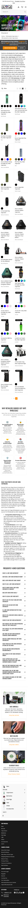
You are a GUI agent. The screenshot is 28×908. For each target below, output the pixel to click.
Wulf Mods (12, 57)
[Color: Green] (22, 306)
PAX (7, 57)
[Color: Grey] (24, 333)
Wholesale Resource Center (8, 882)
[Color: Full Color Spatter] (22, 106)
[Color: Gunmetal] (19, 133)
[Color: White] (10, 306)
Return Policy (4, 859)
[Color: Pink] (24, 306)
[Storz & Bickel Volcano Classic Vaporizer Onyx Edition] (21, 229)
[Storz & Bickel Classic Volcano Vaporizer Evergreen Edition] (7, 276)
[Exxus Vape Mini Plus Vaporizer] (21, 131)
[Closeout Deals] (14, 757)
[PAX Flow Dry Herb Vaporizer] (21, 155)
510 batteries (15, 78)
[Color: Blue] (22, 133)
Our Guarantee (5, 880)
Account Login (5, 871)
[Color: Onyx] (5, 133)
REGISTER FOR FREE (10, 48)
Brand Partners (5, 852)
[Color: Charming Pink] (5, 159)
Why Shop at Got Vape (7, 854)
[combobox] (14, 12)
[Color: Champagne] (24, 159)
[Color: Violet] (8, 306)
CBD (2, 837)
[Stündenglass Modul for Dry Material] (7, 253)
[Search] (25, 12)
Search (3, 876)
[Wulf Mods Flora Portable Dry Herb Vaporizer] (7, 104)
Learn (2, 844)
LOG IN (21, 48)
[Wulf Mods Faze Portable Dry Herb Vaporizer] (21, 277)
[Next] (16, 398)
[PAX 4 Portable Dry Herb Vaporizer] (7, 181)
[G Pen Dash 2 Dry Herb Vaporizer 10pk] (21, 355)
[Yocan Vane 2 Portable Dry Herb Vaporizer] (7, 304)
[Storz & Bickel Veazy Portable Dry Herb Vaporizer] (7, 156)
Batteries (3, 833)
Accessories (4, 841)
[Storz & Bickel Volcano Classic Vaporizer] (21, 253)
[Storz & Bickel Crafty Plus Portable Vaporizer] (7, 380)
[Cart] (22, 7)
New (2, 826)
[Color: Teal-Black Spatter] (24, 106)
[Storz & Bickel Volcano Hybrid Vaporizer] (21, 204)
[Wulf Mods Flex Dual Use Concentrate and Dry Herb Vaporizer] (21, 103)
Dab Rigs (3, 835)
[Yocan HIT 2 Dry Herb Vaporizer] (21, 303)
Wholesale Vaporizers (12, 36)
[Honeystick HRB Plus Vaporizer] (7, 331)
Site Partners (4, 865)
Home (3, 36)
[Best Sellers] (14, 727)
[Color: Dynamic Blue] (8, 159)
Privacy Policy (4, 861)
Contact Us (4, 878)
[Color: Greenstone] (2, 133)
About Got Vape (5, 850)
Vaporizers (4, 831)
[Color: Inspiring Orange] (10, 159)
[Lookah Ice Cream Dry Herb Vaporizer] (21, 331)
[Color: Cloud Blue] (22, 159)
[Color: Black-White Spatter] (10, 106)
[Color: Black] (5, 106)
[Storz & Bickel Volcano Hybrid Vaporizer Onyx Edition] (7, 229)
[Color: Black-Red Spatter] (8, 106)
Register (22, 41)
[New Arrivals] (14, 698)
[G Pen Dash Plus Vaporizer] (7, 205)
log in (8, 43)
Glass (2, 839)
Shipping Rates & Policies (7, 856)
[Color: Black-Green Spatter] (2, 106)
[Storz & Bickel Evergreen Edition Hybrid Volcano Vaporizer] (7, 356)
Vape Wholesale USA (6, 884)
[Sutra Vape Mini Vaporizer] (21, 181)
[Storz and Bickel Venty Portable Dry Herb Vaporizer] (21, 381)
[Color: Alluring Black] (2, 159)
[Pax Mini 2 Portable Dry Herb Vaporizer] (7, 130)
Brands (3, 828)
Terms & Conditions (6, 863)
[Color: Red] (16, 133)
